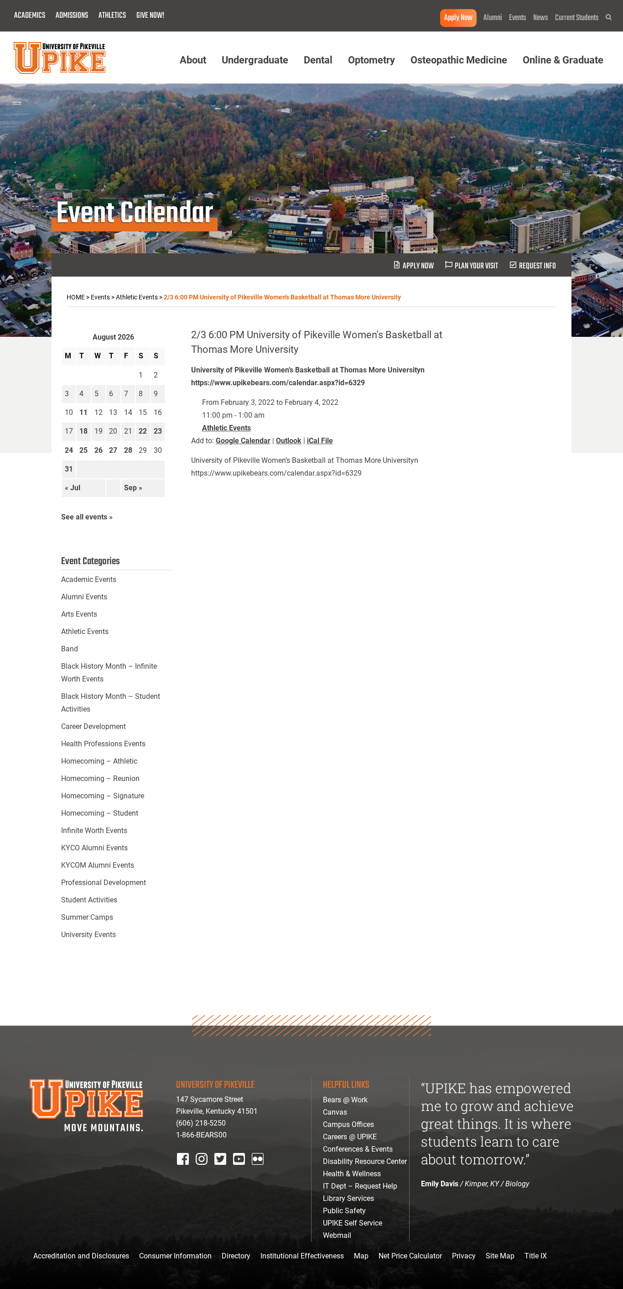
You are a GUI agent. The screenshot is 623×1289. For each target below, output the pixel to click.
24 (69, 450)
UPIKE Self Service (352, 1223)
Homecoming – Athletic (99, 761)
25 (83, 450)
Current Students (577, 18)
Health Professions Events (103, 743)
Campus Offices (348, 1124)
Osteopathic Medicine (458, 60)
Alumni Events (84, 596)
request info (537, 266)
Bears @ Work (345, 1099)
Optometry (371, 60)
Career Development (93, 726)
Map (361, 1256)
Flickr (259, 1171)
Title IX (535, 1256)
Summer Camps (87, 917)
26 (98, 450)
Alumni (492, 18)
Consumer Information (175, 1256)
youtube (245, 1171)
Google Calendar (243, 440)
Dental (318, 60)
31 (69, 469)
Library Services (348, 1198)
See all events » (87, 517)
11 (83, 412)
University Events (88, 934)
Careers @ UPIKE (350, 1136)
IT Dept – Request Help (360, 1186)
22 (143, 431)
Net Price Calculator (410, 1256)
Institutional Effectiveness (302, 1256)
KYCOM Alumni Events (97, 865)
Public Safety (344, 1210)
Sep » (133, 487)
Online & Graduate (563, 60)
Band (69, 648)
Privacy (464, 1256)
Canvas (335, 1112)
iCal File (320, 440)
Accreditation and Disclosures (81, 1256)
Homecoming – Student (99, 813)
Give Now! (150, 15)
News (540, 18)
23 (158, 431)
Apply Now (458, 18)
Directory (236, 1256)
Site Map (500, 1256)
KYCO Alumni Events (94, 848)
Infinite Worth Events (94, 830)
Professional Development (103, 882)
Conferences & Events (358, 1149)
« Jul (72, 487)
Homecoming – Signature (102, 795)
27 (113, 450)
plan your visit (476, 266)
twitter (223, 1171)
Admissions (72, 15)
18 (83, 431)
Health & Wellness (352, 1173)
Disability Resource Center (365, 1161)
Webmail (337, 1235)
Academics (29, 15)
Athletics (112, 15)
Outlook (288, 440)
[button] (609, 17)
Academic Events (88, 579)
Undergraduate (255, 60)
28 (128, 450)
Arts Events (79, 614)
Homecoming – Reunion (100, 778)
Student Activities (89, 900)
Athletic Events (226, 428)
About (193, 60)
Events (517, 18)
